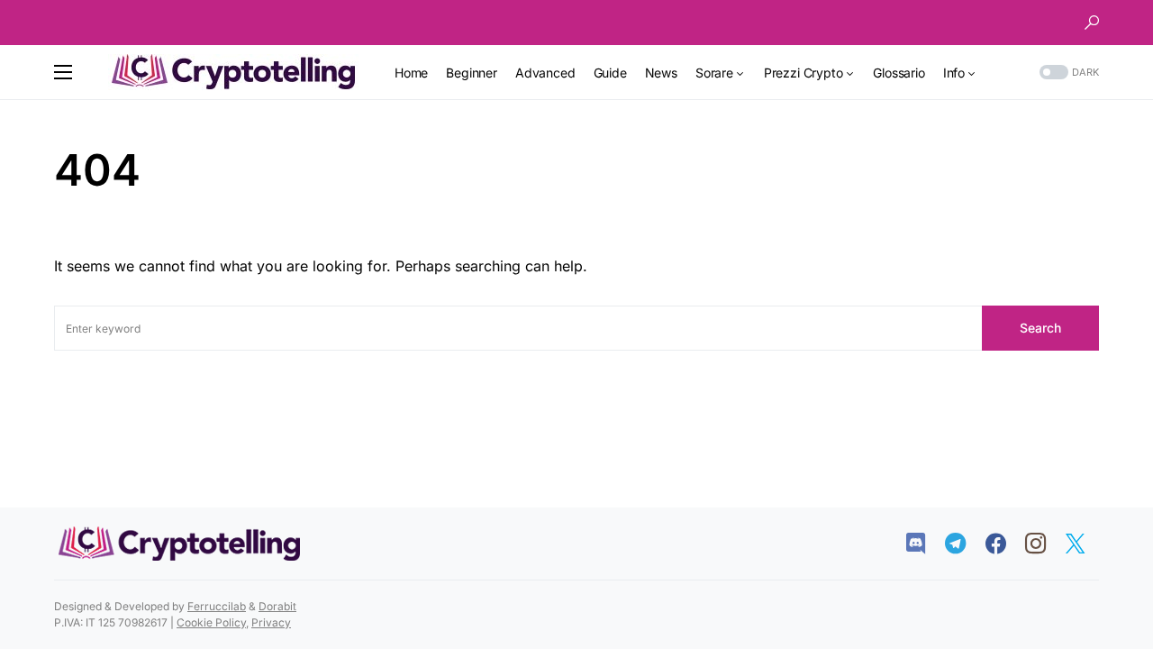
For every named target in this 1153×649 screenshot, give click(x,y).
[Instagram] (1044, 543)
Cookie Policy (211, 622)
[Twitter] (1084, 543)
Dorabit (277, 606)
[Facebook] (1005, 543)
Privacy (271, 622)
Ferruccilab (216, 606)
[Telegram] (964, 543)
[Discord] (925, 543)
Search (1040, 327)
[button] (1092, 22)
